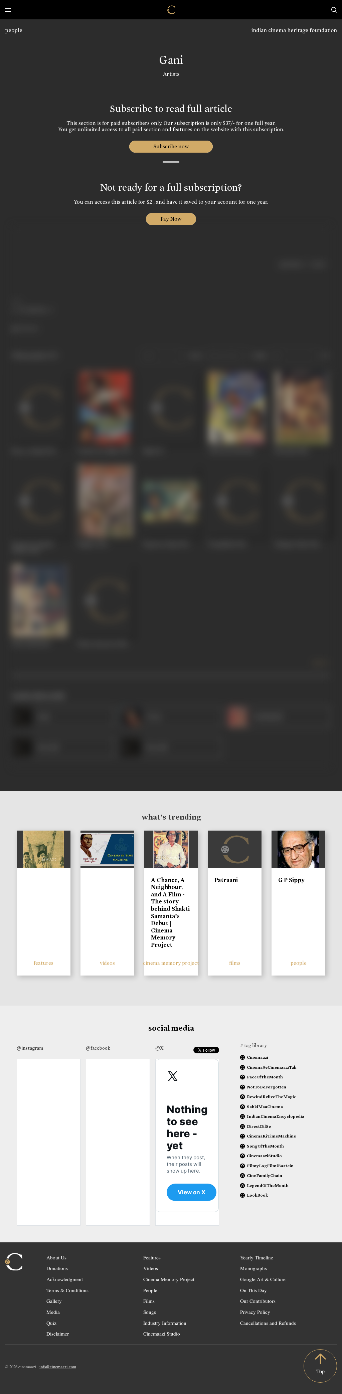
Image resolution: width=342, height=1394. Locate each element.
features (43, 963)
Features (152, 1257)
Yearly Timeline (256, 1257)
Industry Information (164, 1323)
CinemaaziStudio (264, 1155)
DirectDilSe (259, 1126)
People (150, 1290)
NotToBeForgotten (266, 1086)
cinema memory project (171, 963)
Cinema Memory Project (168, 1279)
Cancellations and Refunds (268, 1323)
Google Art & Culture (263, 1279)
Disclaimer (57, 1333)
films (234, 963)
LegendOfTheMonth (268, 1185)
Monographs (253, 1268)
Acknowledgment (64, 1279)
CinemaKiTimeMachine (271, 1136)
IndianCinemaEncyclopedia (275, 1116)
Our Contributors (258, 1300)
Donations (57, 1268)
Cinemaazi (257, 1057)
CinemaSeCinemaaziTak (271, 1067)
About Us (56, 1257)
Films (149, 1300)
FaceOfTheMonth (265, 1076)
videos (107, 963)
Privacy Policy (255, 1312)
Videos (150, 1268)
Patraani (226, 880)
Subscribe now (171, 146)
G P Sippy (291, 880)
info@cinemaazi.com (57, 1367)
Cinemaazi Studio (161, 1333)
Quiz (51, 1323)
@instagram (30, 1048)
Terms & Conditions (67, 1290)
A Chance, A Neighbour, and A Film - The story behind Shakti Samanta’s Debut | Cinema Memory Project (170, 912)
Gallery (54, 1300)
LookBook (257, 1195)
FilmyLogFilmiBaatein (270, 1165)
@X (159, 1048)
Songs (149, 1312)
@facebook (98, 1048)
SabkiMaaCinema (265, 1106)
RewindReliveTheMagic (271, 1096)
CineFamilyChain (264, 1175)
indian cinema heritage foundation (294, 30)
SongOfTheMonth (265, 1146)
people (13, 30)
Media (53, 1312)
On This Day (253, 1290)
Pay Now (171, 219)
